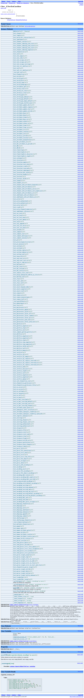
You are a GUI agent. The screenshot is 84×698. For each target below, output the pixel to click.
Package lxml (4, 3)
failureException (30, 26)
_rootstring (17, 594)
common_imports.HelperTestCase (8, 13)
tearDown (35, 604)
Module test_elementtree (23, 3)
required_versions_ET (19, 637)
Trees (8, 1)
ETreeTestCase (11, 20)
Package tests (12, 3)
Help (19, 1)
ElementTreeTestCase (21, 20)
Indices (14, 1)
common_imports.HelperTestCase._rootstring (22, 666)
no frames (81, 4)
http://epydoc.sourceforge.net (76, 696)
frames (81, 3)
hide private (81, 2)
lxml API (80, 1)
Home (3, 1)
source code (3, 8)
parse (30, 604)
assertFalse (32, 641)
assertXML (16, 587)
